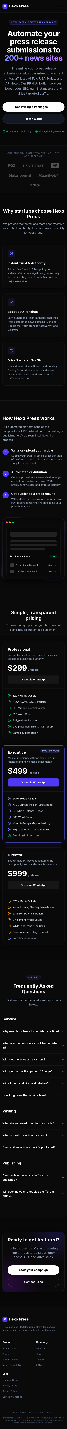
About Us (40, 1348)
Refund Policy (9, 1391)
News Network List (12, 1365)
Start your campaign (33, 1270)
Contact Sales (33, 1281)
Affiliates (40, 1365)
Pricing (6, 1354)
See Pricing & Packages (31, 107)
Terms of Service (11, 1380)
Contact (40, 1359)
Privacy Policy (9, 1385)
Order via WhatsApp (33, 679)
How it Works (9, 1348)
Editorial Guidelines (12, 1396)
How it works (33, 118)
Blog (38, 1354)
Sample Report (10, 1359)
